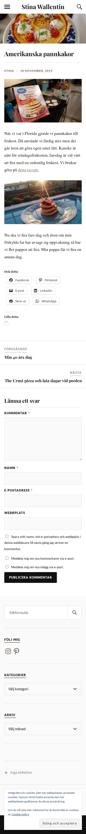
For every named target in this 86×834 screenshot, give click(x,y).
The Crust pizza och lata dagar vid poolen (43, 380)
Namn (11, 468)
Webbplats (14, 513)
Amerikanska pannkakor (39, 54)
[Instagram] (8, 651)
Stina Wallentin (43, 6)
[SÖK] (74, 613)
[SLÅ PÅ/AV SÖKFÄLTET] (79, 6)
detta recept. (28, 169)
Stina (9, 70)
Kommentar (17, 413)
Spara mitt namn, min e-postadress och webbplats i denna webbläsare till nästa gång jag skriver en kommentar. (42, 543)
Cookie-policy (20, 814)
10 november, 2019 (36, 70)
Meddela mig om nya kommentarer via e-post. (42, 558)
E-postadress (18, 490)
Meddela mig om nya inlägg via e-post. (37, 567)
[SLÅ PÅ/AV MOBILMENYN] (7, 6)
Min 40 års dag (18, 357)
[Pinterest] (16, 651)
